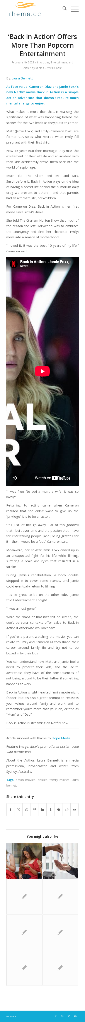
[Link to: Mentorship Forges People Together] (24, 932)
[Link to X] (69, 1016)
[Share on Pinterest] (35, 809)
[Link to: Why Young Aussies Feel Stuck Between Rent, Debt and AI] (60, 861)
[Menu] (73, 9)
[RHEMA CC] (35, 9)
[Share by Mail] (74, 809)
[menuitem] (62, 9)
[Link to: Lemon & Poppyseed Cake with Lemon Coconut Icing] (24, 968)
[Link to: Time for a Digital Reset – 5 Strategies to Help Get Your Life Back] (24, 861)
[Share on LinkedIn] (43, 809)
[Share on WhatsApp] (27, 809)
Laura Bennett (22, 78)
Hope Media (61, 738)
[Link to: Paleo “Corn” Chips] (60, 932)
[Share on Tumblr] (50, 809)
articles (42, 780)
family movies (59, 780)
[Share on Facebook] (11, 809)
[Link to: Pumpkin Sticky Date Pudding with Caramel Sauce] (60, 968)
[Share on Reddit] (67, 809)
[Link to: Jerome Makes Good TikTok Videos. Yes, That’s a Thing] (24, 896)
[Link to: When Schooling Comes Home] (60, 896)
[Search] (62, 9)
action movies (25, 780)
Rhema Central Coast (48, 68)
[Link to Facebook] (56, 1016)
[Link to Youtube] (75, 1016)
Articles (44, 62)
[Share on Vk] (59, 809)
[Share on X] (19, 809)
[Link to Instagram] (62, 1016)
